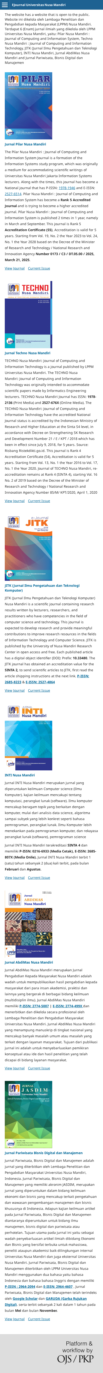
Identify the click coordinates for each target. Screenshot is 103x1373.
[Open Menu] (5, 5)
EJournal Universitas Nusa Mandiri (39, 5)
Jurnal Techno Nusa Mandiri (27, 353)
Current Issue (39, 268)
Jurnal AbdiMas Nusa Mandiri (29, 962)
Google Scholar (25, 1298)
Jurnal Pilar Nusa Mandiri (25, 144)
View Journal (15, 268)
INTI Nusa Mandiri (20, 775)
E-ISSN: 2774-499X (68, 1006)
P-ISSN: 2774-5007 (34, 1006)
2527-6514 (13, 194)
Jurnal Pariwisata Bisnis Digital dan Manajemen (44, 1153)
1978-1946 (67, 188)
